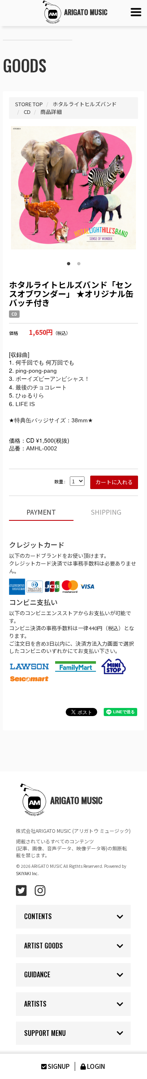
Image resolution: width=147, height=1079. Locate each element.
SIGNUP (58, 1066)
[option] (73, 187)
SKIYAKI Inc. (27, 873)
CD (14, 314)
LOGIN (96, 1066)
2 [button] (79, 262)
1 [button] (69, 262)
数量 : (59, 481)
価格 (13, 333)
